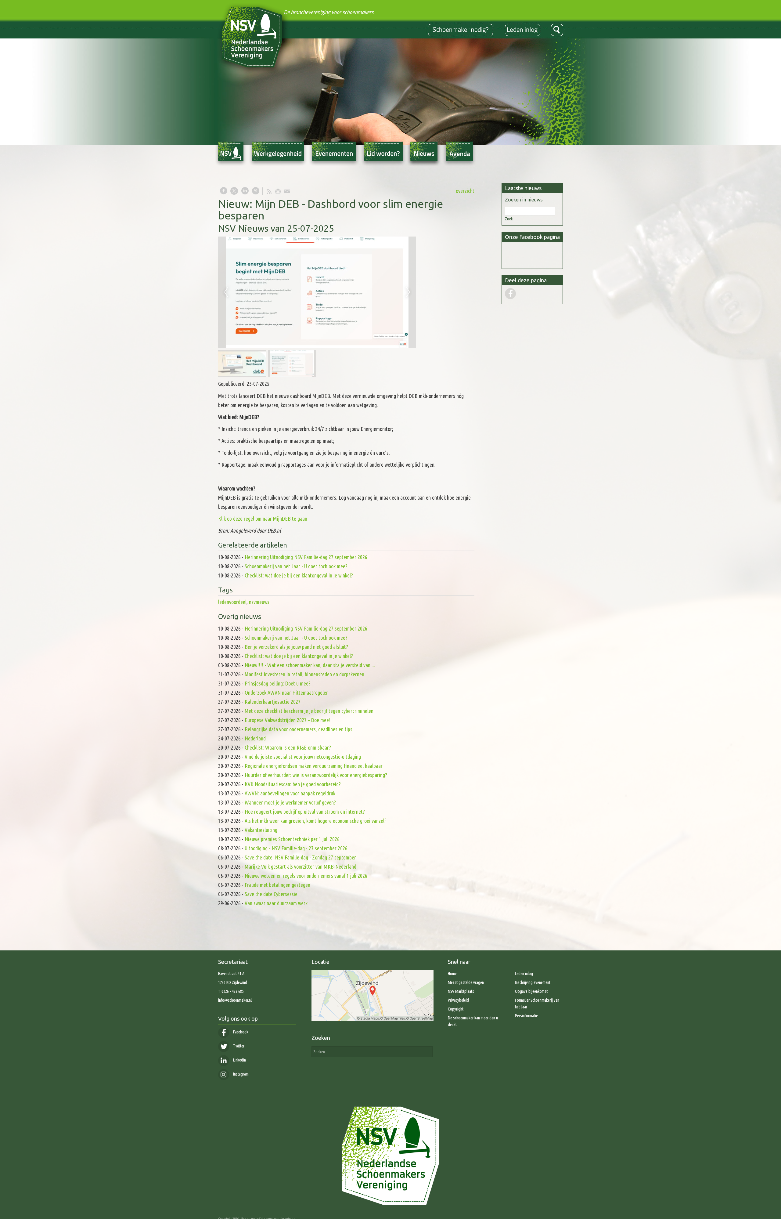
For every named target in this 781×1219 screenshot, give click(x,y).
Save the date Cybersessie (271, 894)
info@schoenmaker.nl (235, 1000)
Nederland (255, 738)
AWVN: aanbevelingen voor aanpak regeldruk (290, 793)
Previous (226, 292)
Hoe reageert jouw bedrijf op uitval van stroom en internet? (305, 811)
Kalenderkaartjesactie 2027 (273, 702)
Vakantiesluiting (261, 830)
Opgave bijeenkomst (531, 991)
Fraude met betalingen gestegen (277, 885)
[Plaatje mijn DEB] (317, 292)
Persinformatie (526, 1015)
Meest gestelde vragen (466, 982)
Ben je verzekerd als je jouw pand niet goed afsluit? (296, 647)
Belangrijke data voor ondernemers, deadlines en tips (298, 729)
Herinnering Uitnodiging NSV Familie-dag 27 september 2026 (306, 557)
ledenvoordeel (232, 602)
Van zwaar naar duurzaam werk (276, 903)
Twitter (238, 1046)
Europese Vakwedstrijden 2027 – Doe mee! (287, 720)
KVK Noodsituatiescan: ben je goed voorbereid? (293, 784)
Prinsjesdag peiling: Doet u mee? (278, 683)
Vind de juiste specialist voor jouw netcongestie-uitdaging (303, 757)
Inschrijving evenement (532, 982)
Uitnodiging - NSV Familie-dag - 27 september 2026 (296, 848)
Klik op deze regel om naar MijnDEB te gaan (262, 518)
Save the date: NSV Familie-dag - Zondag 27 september (300, 857)
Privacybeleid (458, 1000)
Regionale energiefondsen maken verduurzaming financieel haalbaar (314, 766)
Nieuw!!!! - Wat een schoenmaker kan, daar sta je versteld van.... (310, 665)
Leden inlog (524, 973)
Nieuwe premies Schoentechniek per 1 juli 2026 (292, 839)
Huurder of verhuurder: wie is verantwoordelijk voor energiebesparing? (316, 775)
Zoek (509, 218)
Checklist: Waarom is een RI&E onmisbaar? (288, 747)
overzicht (465, 191)
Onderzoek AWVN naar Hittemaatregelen (287, 692)
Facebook (240, 1031)
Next (408, 292)
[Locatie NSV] (372, 1019)
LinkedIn (239, 1060)
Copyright (455, 1009)
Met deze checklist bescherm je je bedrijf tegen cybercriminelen (309, 711)
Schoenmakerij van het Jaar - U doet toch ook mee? (296, 566)
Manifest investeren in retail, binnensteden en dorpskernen (304, 674)
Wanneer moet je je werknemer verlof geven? (290, 802)
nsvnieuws (259, 602)
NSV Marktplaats (461, 991)
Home (452, 973)
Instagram (240, 1074)
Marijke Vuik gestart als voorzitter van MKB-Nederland (300, 866)
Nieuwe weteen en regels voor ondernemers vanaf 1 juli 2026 (306, 876)
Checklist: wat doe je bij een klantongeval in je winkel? (299, 575)
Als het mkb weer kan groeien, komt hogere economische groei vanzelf (315, 821)
